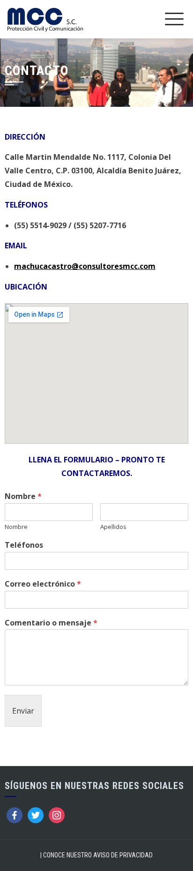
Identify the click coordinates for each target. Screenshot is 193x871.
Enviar (23, 711)
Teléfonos (24, 545)
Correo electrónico (43, 584)
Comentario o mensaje (51, 623)
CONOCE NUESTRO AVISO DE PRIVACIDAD (98, 855)
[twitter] (36, 815)
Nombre (23, 496)
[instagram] (57, 815)
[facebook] (14, 815)
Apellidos (113, 527)
